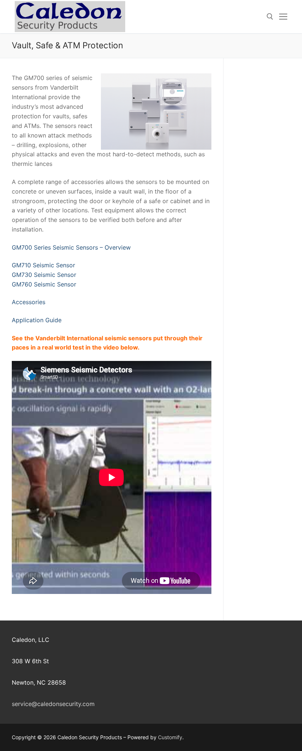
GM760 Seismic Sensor (44, 284)
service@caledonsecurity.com (53, 703)
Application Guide (37, 320)
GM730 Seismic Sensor (44, 274)
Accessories (28, 302)
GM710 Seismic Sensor (43, 265)
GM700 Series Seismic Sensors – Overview (71, 247)
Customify (170, 737)
